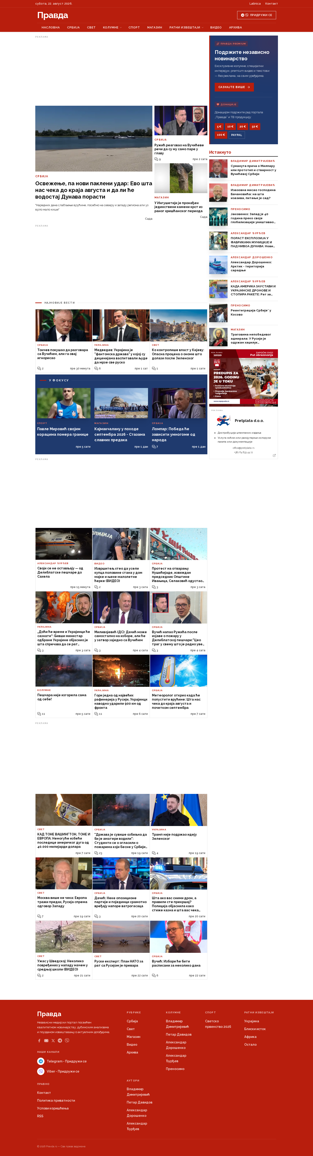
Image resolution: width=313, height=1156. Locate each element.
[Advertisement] (121, 72)
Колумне (110, 27)
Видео (216, 27)
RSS (40, 1116)
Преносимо (175, 1069)
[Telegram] (60, 1040)
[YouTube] (46, 1040)
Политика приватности (56, 1100)
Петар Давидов (179, 1034)
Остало (250, 1044)
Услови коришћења (53, 1108)
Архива (235, 27)
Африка (250, 1037)
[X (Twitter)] (53, 1040)
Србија (73, 27)
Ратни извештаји (185, 27)
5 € (219, 126)
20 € (242, 126)
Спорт (134, 27)
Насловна (51, 27)
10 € (230, 126)
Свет (91, 27)
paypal (236, 135)
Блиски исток (255, 1029)
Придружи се (261, 15)
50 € (255, 126)
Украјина (251, 1021)
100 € (221, 134)
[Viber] (67, 1040)
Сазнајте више (231, 87)
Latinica (255, 3)
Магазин (154, 27)
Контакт (271, 3)
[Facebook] (39, 1041)
